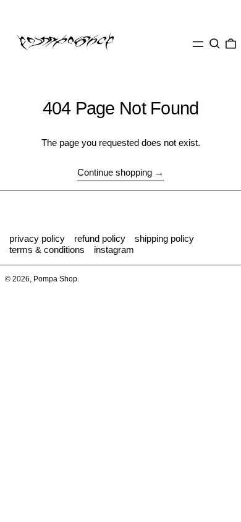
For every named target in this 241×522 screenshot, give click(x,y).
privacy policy (37, 238)
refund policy (99, 238)
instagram (114, 249)
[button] (215, 43)
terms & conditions (47, 249)
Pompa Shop (55, 279)
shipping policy (164, 238)
